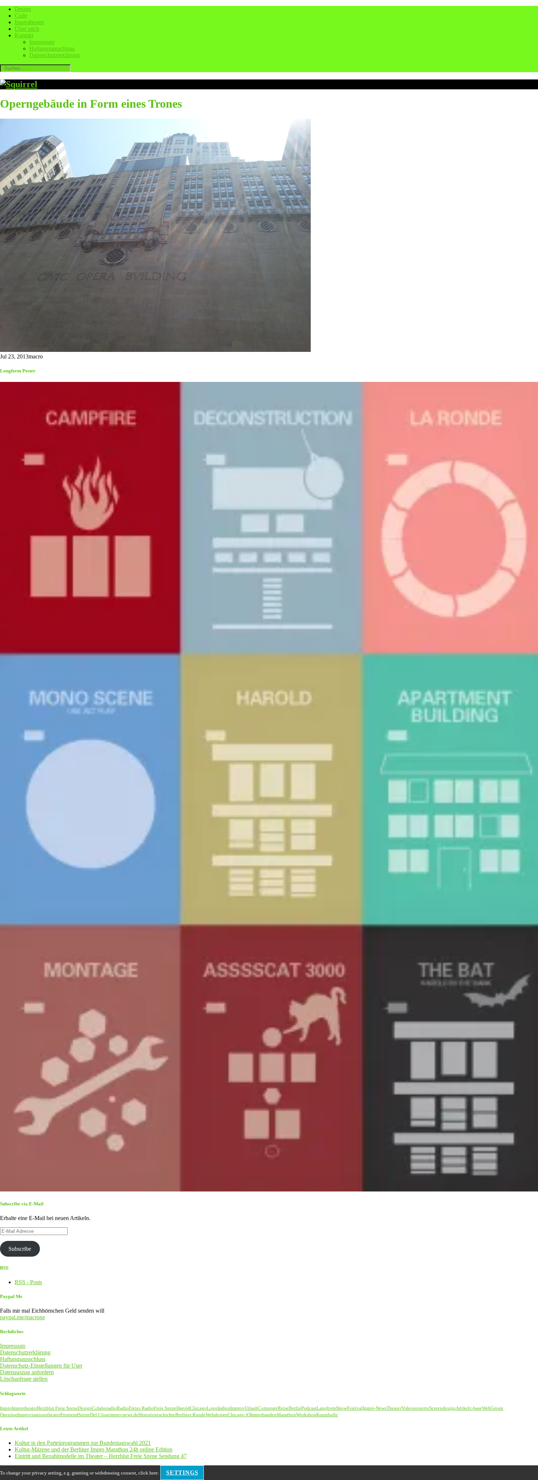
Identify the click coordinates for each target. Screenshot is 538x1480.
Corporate (268, 1408)
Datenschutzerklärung (54, 55)
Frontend (69, 1414)
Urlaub (251, 1408)
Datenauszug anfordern (27, 1372)
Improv (237, 1408)
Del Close (99, 1414)
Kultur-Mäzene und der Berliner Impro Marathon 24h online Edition (93, 1449)
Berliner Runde (190, 1414)
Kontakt (24, 35)
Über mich (27, 29)
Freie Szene (165, 1408)
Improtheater (29, 22)
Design (23, 9)
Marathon (286, 1414)
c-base (476, 1408)
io (427, 1408)
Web (486, 1408)
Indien (223, 1408)
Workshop (306, 1414)
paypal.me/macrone (22, 1317)
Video (407, 1408)
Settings (182, 1472)
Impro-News (374, 1408)
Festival (355, 1408)
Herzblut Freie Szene (57, 1408)
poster (419, 1408)
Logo (212, 1408)
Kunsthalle (327, 1414)
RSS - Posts (28, 1282)
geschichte (164, 1414)
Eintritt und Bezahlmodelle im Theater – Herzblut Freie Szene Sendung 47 (101, 1456)
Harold (183, 1408)
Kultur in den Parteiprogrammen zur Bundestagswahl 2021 (83, 1443)
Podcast (309, 1408)
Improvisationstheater (38, 1414)
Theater (393, 1408)
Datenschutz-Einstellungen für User (41, 1365)
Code (21, 15)
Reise (283, 1408)
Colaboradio (104, 1408)
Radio (123, 1408)
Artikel (463, 1408)
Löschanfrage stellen (24, 1379)
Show (341, 1408)
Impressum (42, 42)
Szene (84, 1414)
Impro (6, 1408)
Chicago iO (239, 1414)
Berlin (295, 1408)
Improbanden (263, 1414)
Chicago (198, 1408)
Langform (326, 1408)
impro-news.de (123, 1414)
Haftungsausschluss (52, 48)
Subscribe (19, 1249)
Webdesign (217, 1414)
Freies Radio (141, 1408)
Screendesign (442, 1408)
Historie (146, 1414)
